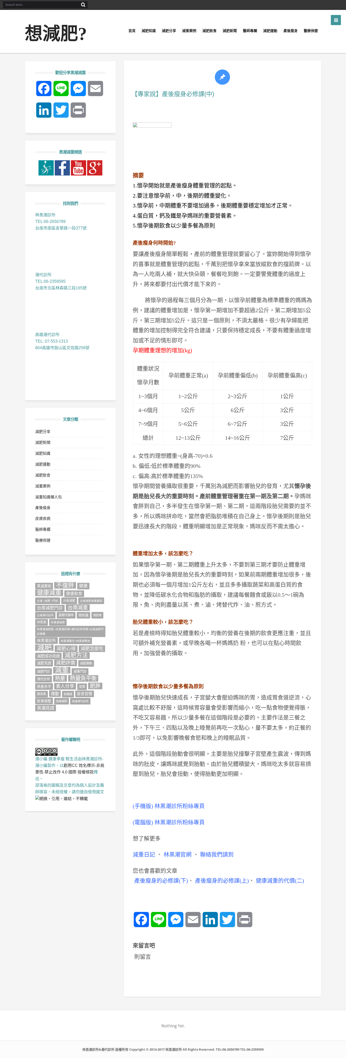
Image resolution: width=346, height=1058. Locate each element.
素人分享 (65, 686)
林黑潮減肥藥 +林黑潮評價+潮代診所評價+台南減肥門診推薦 (70, 631)
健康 (83, 586)
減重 (62, 670)
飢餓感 (68, 694)
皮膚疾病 (42, 518)
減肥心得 (66, 648)
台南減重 (78, 607)
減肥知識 (149, 31)
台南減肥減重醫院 (91, 600)
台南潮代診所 (45, 615)
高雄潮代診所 (80, 701)
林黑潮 (41, 622)
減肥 (44, 647)
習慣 (82, 687)
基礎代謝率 (66, 615)
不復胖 (65, 585)
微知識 (83, 615)
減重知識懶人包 (48, 497)
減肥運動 (270, 31)
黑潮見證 (45, 708)
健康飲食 (74, 593)
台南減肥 (69, 601)
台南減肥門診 (50, 608)
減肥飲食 (209, 31)
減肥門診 (43, 671)
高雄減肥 (61, 701)
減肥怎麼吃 (92, 648)
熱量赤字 (44, 686)
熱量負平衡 (83, 678)
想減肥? (56, 34)
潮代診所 (43, 679)
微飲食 (97, 615)
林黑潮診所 (46, 641)
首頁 (132, 31)
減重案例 (189, 31)
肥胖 (95, 686)
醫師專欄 (250, 31)
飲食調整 (44, 701)
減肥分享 (169, 31)
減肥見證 (44, 663)
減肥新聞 (230, 31)
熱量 (60, 678)
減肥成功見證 (48, 656)
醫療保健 (311, 31)
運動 (55, 693)
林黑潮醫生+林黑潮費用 (75, 640)
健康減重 (49, 593)
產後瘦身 (290, 31)
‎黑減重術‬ (44, 586)
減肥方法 (76, 655)
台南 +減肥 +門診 (47, 600)
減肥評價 (65, 662)
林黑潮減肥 (58, 622)
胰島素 (41, 694)
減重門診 (80, 671)
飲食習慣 (84, 694)
